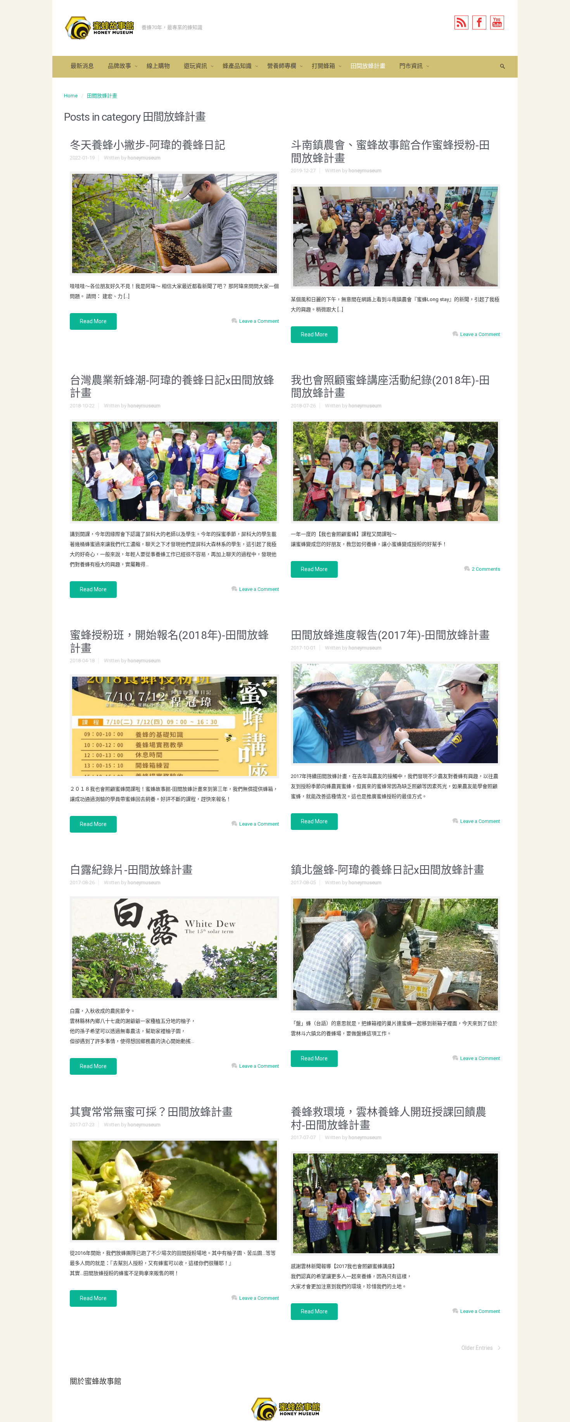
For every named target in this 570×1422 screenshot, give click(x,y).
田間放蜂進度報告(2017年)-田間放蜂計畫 (390, 635)
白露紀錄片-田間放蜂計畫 (131, 870)
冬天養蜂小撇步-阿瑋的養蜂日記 (147, 145)
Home (71, 96)
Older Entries (477, 1348)
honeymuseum (144, 158)
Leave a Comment (259, 321)
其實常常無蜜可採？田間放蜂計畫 (151, 1112)
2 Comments (486, 569)
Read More (93, 321)
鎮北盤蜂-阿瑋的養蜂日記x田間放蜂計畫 (387, 870)
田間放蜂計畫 (102, 96)
